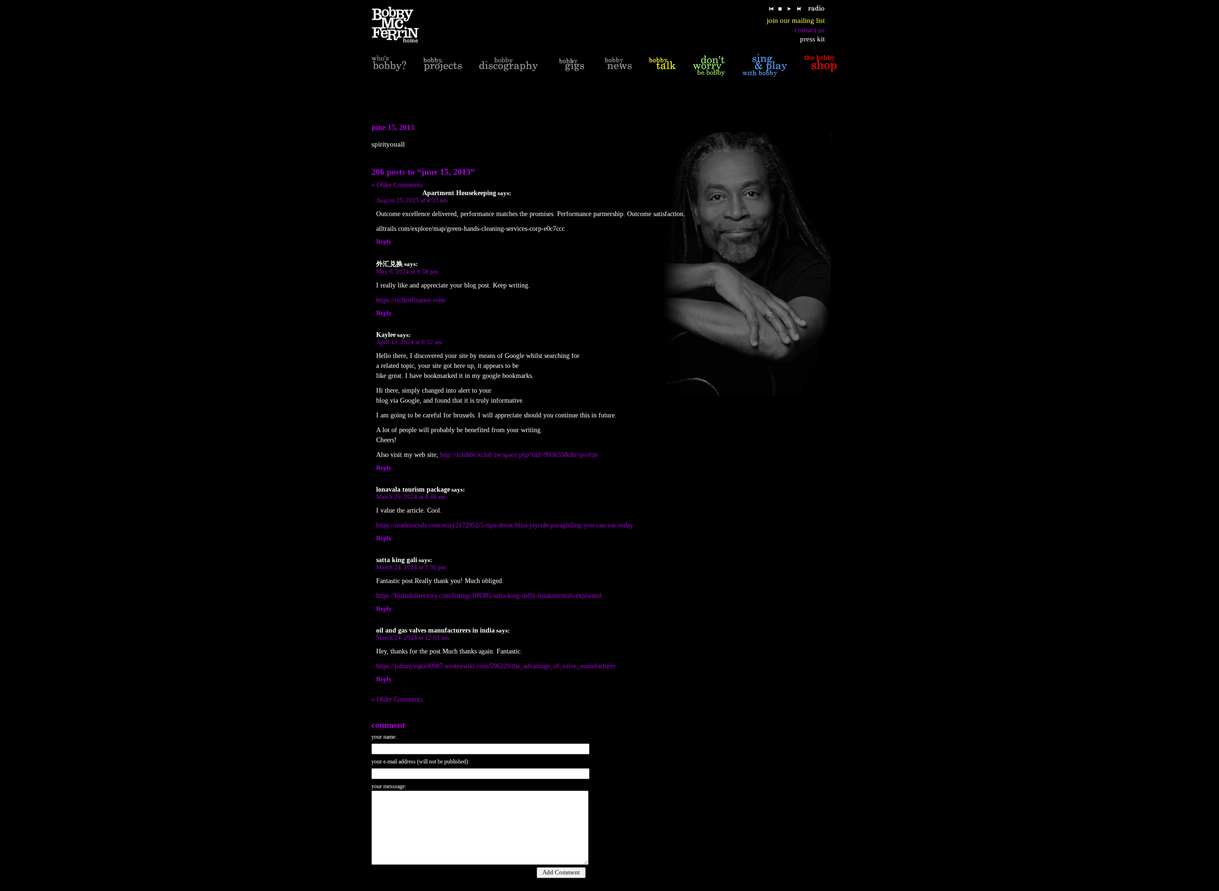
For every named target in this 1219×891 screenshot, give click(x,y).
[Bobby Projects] (442, 65)
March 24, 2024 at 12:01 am (412, 637)
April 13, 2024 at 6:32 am (409, 342)
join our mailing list (796, 20)
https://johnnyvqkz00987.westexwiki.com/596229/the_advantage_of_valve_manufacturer (496, 666)
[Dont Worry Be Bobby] (709, 65)
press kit (812, 39)
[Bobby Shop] (820, 65)
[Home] (401, 25)
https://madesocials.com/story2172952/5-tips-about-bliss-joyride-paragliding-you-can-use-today (504, 525)
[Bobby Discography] (508, 65)
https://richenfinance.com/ (411, 300)
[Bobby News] (618, 65)
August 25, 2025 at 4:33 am (412, 200)
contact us (810, 30)
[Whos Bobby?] (388, 65)
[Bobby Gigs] (571, 65)
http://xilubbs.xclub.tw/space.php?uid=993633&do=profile (519, 454)
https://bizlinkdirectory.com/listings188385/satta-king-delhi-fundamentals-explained (488, 595)
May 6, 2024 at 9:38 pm (407, 271)
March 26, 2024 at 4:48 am (411, 497)
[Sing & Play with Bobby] (764, 65)
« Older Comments (396, 184)
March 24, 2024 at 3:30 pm (411, 567)
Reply (384, 241)
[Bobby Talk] (662, 65)
